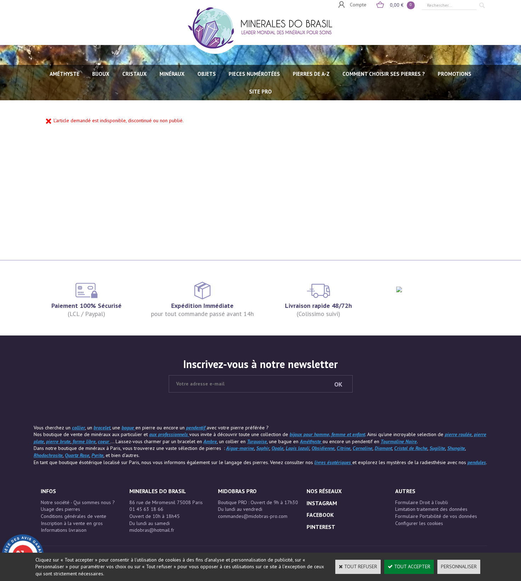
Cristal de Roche (410, 448)
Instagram (322, 503)
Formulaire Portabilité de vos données (436, 516)
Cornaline (362, 448)
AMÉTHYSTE (64, 73)
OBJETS (206, 73)
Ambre (210, 441)
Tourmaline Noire (399, 441)
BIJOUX (101, 73)
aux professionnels (169, 434)
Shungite (456, 448)
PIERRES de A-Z (311, 73)
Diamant (383, 448)
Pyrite (97, 455)
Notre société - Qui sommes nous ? (78, 502)
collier (78, 427)
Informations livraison (63, 530)
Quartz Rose (77, 455)
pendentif (196, 427)
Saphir (262, 448)
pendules (476, 462)
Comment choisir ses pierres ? (383, 73)
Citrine (344, 448)
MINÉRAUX (172, 73)
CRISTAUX (134, 73)
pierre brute (58, 441)
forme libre (84, 441)
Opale (277, 448)
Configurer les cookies (419, 523)
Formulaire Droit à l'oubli (421, 502)
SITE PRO (260, 91)
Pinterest (321, 526)
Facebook (320, 514)
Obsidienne (323, 448)
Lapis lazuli (297, 448)
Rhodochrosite (48, 455)
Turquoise (257, 441)
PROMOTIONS (454, 73)
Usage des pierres (60, 509)
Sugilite (437, 448)
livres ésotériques (333, 462)
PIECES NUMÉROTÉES (254, 73)
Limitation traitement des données (431, 509)
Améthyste (311, 441)
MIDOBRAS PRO (237, 491)
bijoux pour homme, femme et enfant (327, 434)
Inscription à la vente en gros (72, 523)
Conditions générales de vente (73, 516)
